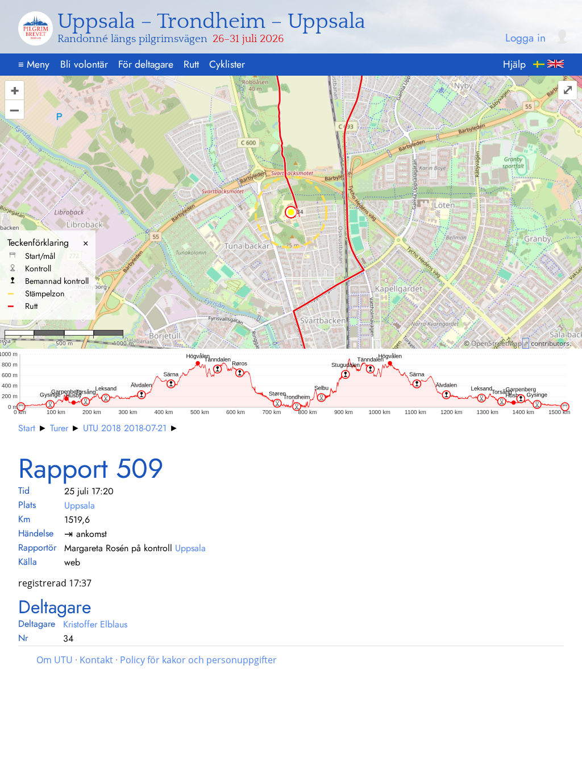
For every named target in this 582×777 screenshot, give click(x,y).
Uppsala (79, 505)
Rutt (191, 64)
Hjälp (514, 64)
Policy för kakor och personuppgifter (198, 660)
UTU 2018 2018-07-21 (125, 428)
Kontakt (96, 660)
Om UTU (54, 660)
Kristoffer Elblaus (95, 624)
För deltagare (145, 64)
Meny (33, 64)
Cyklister (227, 64)
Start (26, 428)
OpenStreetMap (496, 343)
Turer (59, 428)
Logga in (525, 38)
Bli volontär (84, 64)
